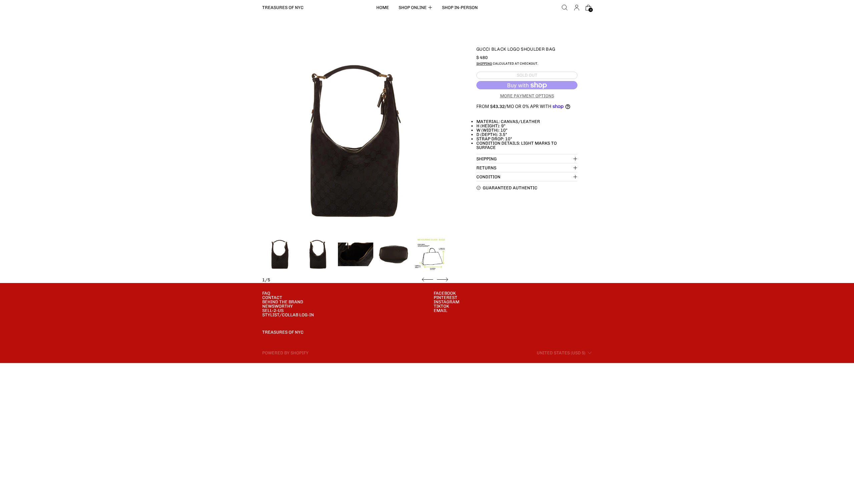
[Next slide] (442, 279)
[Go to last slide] (427, 279)
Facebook (445, 293)
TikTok (441, 306)
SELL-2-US (273, 310)
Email (440, 310)
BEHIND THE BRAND (282, 301)
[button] (564, 7)
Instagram (446, 302)
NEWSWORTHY (277, 306)
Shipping (484, 63)
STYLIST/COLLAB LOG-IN (288, 314)
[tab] (280, 254)
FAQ (266, 293)
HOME (382, 7)
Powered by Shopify (285, 352)
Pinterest (445, 297)
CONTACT (272, 297)
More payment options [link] (527, 96)
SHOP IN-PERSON (460, 7)
